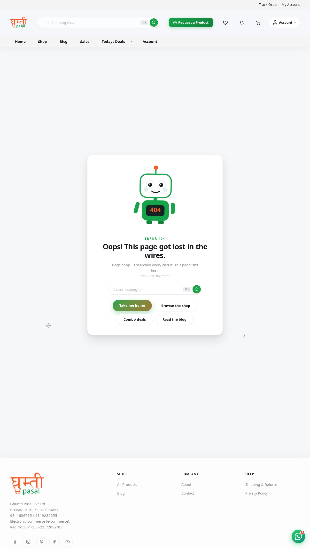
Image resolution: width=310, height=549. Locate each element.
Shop (42, 41)
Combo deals (135, 319)
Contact (187, 493)
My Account (291, 4)
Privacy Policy (256, 493)
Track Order (268, 4)
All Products (127, 484)
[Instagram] (28, 542)
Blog (64, 41)
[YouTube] (67, 542)
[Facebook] (15, 542)
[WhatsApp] (41, 542)
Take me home (132, 305)
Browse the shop (175, 305)
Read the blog (175, 319)
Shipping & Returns (261, 484)
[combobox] (98, 22)
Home (20, 41)
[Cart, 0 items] (258, 22)
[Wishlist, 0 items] (225, 22)
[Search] (154, 22)
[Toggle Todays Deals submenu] (131, 41)
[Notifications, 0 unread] (241, 22)
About (186, 484)
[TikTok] (54, 542)
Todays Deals (113, 41)
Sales (84, 41)
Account (150, 41)
